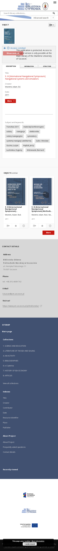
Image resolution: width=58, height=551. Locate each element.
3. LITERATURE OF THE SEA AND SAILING (19, 351)
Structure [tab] (47, 66)
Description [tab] (11, 66)
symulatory (31, 136)
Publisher (7, 427)
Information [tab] (29, 66)
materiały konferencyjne (34, 127)
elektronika (34, 131)
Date (5, 413)
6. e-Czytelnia (8, 366)
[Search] (54, 13)
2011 (7, 95)
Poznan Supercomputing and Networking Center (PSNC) (29, 546)
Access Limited (17, 48)
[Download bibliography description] (8, 226)
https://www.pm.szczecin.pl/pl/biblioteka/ (21, 306)
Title (4, 398)
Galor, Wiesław (42, 141)
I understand (30, 544)
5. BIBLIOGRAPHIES (10, 361)
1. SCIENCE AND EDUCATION (14, 346)
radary (9, 131)
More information (38, 541)
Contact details (9, 452)
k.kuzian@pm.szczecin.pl (13, 294)
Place (5, 422)
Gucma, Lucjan (12, 145)
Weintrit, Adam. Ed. (13, 87)
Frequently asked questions (14, 447)
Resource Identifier (10, 417)
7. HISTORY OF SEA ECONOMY (15, 370)
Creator (6, 403)
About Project (8, 442)
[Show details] (23, 226)
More (48, 233)
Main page (7, 331)
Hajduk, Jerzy (28, 145)
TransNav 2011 (12, 127)
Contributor (8, 408)
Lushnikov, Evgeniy (14, 150)
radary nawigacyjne (14, 136)
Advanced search (41, 18)
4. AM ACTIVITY (9, 356)
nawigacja (21, 131)
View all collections (10, 383)
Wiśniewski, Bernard (35, 150)
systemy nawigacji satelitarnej (18, 141)
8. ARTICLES (7, 375)
